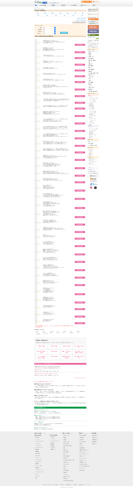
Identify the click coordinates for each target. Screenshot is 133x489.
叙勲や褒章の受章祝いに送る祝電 (66, 357)
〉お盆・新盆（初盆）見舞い (68, 480)
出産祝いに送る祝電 (66, 346)
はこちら (93, 21)
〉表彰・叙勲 (65, 331)
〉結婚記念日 (71, 332)
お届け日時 (63, 5)
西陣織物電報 (91, 105)
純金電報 (90, 124)
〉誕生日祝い (65, 458)
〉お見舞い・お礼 (66, 441)
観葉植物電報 (91, 114)
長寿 (82, 15)
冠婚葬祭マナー (91, 152)
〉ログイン (81, 445)
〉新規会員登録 (82, 447)
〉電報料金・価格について (84, 449)
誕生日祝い (90, 71)
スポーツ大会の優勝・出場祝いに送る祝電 (41, 357)
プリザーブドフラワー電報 (93, 98)
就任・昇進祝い (91, 58)
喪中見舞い (90, 89)
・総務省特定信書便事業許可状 (93, 181)
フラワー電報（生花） (92, 115)
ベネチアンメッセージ (92, 118)
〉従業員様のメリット (83, 462)
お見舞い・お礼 (91, 56)
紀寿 (73, 15)
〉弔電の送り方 (94, 437)
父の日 (90, 80)
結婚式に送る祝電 (41, 346)
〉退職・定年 (65, 449)
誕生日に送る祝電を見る (82, 18)
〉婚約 (43, 331)
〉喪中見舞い (65, 478)
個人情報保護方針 (68, 484)
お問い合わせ (94, 175)
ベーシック (91, 96)
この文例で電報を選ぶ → (80, 44)
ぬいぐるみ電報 (91, 108)
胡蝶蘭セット (91, 117)
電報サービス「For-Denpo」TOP (48, 484)
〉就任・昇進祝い (66, 443)
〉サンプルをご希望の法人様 (84, 466)
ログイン (97, 7)
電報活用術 (90, 153)
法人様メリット (91, 167)
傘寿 (38, 15)
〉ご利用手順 (81, 437)
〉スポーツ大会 (65, 464)
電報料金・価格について (93, 158)
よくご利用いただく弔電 (93, 145)
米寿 (47, 15)
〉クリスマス (65, 474)
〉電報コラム (94, 443)
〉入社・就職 (51, 331)
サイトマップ (88, 484)
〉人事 (57, 331)
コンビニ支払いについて (93, 161)
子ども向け (45, 13)
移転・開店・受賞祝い (92, 60)
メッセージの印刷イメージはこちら (79, 22)
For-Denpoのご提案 (91, 171)
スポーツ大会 (91, 76)
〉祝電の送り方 (94, 435)
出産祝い (90, 54)
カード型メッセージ (92, 102)
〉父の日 (64, 468)
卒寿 (56, 15)
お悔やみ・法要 (91, 87)
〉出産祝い (65, 439)
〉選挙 (64, 332)
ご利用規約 (61, 484)
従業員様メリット (91, 169)
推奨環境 (56, 484)
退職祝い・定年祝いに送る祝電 (66, 352)
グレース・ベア (91, 109)
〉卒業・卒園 (58, 332)
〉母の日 (64, 466)
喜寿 (82, 13)
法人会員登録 (54, 2)
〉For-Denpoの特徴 (82, 435)
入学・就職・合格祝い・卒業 (93, 73)
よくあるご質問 (73, 5)
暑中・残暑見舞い (91, 69)
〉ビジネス (78, 332)
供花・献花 (91, 136)
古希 (75, 13)
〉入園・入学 (44, 332)
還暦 (67, 13)
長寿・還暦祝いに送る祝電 (78, 357)
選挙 (89, 62)
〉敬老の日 (65, 472)
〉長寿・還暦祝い (66, 470)
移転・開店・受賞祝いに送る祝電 (41, 352)
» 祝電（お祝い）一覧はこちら (80, 377)
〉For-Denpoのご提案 (83, 464)
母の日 (90, 78)
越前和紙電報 (91, 131)
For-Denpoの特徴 (43, 5)
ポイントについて (92, 164)
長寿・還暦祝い (91, 82)
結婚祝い (90, 53)
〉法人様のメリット (82, 460)
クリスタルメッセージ (92, 120)
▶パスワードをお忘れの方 (92, 17)
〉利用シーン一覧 (66, 435)
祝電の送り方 (91, 149)
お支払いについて (83, 5)
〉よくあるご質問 (82, 441)
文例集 (94, 5)
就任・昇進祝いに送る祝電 (78, 347)
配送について (91, 163)
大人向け (60, 13)
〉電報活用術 (94, 441)
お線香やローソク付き (92, 134)
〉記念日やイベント (66, 462)
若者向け (52, 13)
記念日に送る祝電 (54, 356)
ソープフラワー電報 (92, 101)
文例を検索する (64, 32)
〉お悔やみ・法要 (66, 476)
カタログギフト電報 (92, 112)
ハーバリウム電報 (92, 99)
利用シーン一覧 (91, 51)
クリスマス (90, 85)
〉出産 (70, 331)
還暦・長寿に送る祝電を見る (81, 20)
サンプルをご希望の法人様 (93, 173)
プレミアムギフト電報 (92, 111)
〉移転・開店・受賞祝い (67, 445)
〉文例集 (80, 443)
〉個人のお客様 (82, 470)
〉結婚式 (37, 331)
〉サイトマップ (82, 468)
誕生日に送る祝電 (54, 346)
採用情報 (74, 484)
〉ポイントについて (82, 458)
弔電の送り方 (91, 150)
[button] (95, 184)
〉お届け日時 (81, 439)
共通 (37, 13)
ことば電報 (91, 121)
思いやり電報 (91, 143)
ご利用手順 (53, 5)
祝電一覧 (89, 95)
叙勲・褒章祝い (91, 65)
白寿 (64, 15)
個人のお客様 (86, 1)
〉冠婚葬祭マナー (95, 439)
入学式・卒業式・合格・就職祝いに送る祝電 (78, 352)
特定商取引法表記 (81, 484)
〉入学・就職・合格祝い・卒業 (68, 460)
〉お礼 (37, 332)
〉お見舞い (78, 331)
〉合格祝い (51, 332)
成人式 (90, 67)
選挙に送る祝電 (54, 351)
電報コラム (90, 155)
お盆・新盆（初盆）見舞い (93, 91)
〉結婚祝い (65, 437)
